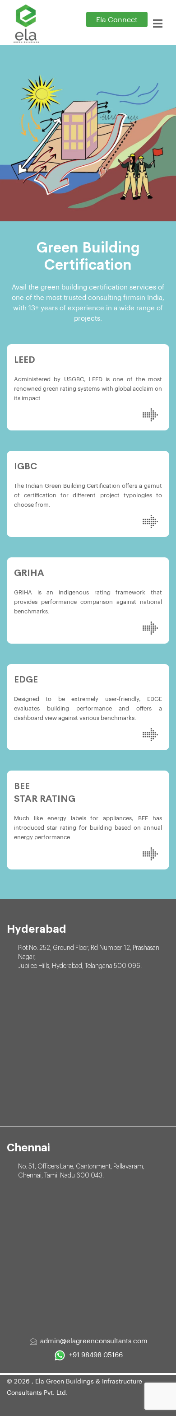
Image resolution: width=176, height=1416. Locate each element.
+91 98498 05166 (96, 1355)
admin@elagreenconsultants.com (94, 1341)
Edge (26, 679)
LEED (24, 359)
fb (18, 1405)
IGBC (25, 466)
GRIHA (29, 573)
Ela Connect (117, 19)
